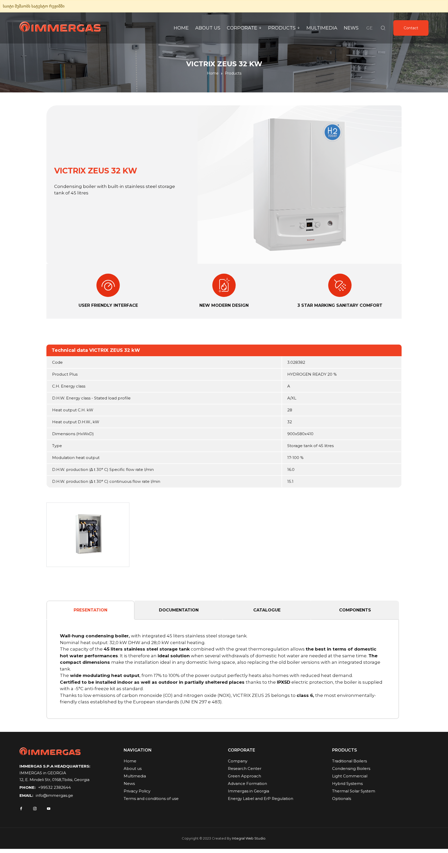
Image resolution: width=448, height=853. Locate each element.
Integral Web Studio (248, 838)
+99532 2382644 (54, 787)
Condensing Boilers (351, 768)
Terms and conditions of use (151, 798)
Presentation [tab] (90, 610)
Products (282, 28)
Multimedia (321, 28)
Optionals (341, 798)
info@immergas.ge (54, 795)
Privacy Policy (137, 791)
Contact (411, 28)
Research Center (244, 768)
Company (237, 761)
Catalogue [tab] (267, 610)
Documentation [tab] (179, 610)
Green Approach (244, 776)
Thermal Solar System (353, 791)
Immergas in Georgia (248, 791)
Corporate (242, 28)
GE (369, 28)
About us (207, 28)
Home (181, 28)
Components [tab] (355, 610)
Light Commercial (349, 776)
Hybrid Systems (347, 783)
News (351, 28)
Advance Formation (247, 783)
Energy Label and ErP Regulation (260, 798)
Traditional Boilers (349, 761)
